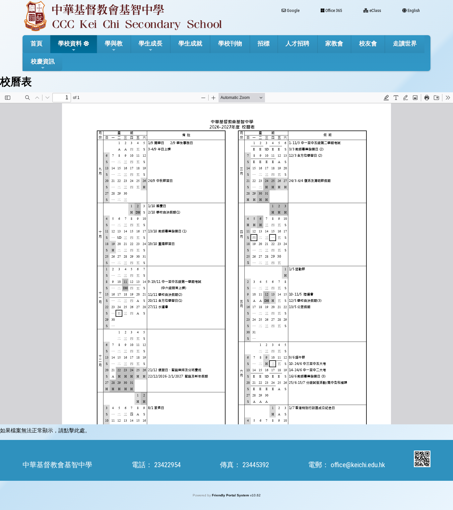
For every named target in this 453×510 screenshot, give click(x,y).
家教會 (334, 43)
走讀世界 (405, 43)
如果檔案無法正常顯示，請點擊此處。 (45, 430)
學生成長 (150, 43)
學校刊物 (230, 43)
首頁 (36, 43)
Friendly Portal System (231, 495)
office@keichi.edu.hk (358, 465)
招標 (264, 43)
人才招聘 (297, 43)
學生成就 (190, 43)
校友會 (368, 43)
